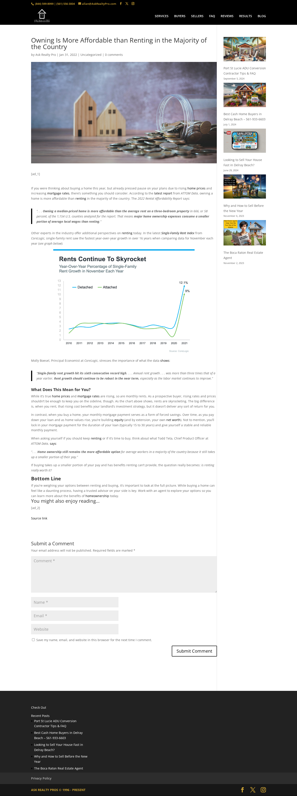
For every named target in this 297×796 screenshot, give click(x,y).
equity (118, 420)
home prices (196, 188)
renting (80, 198)
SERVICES (162, 16)
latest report (163, 193)
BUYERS (179, 16)
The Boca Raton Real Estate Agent (58, 768)
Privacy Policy (41, 778)
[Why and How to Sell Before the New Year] (245, 187)
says (53, 443)
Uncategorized (91, 55)
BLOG (262, 16)
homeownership (97, 496)
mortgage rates (58, 193)
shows (164, 360)
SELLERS (197, 16)
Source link (39, 518)
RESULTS (245, 16)
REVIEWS (227, 16)
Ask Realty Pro (45, 55)
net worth (173, 420)
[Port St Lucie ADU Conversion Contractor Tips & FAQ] (245, 50)
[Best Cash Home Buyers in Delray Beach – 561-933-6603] (245, 95)
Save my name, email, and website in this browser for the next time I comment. (94, 640)
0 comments (114, 55)
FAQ (212, 16)
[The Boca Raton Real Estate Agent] (245, 233)
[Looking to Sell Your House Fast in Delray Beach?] (245, 141)
